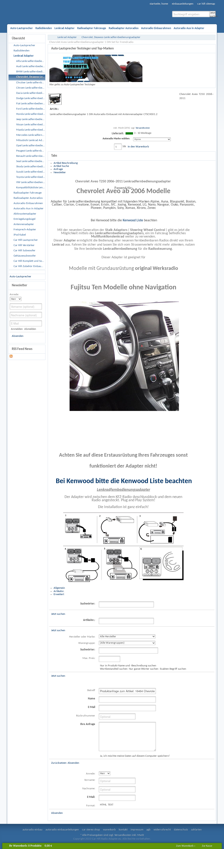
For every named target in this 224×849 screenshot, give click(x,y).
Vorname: (89, 780)
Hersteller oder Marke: (82, 636)
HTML (103, 804)
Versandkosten (143, 128)
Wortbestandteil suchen (114, 668)
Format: (90, 805)
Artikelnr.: (89, 620)
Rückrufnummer (85, 715)
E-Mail (91, 707)
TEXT (110, 804)
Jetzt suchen (213, 14)
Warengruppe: (86, 643)
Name (91, 698)
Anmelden (17, 329)
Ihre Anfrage (87, 724)
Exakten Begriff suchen (173, 668)
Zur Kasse (207, 846)
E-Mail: (91, 797)
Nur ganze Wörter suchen (143, 668)
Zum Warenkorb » (185, 846)
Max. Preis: (88, 658)
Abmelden (30, 329)
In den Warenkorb (138, 146)
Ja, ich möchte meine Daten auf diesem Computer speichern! (135, 756)
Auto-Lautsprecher (20, 276)
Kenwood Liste (133, 220)
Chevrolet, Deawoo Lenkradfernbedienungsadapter (111, 37)
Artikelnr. (59, 591)
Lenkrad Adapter (67, 37)
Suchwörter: (87, 603)
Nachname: (88, 788)
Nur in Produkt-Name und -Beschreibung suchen (128, 665)
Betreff (91, 690)
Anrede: (14, 294)
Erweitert (59, 594)
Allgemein (59, 588)
